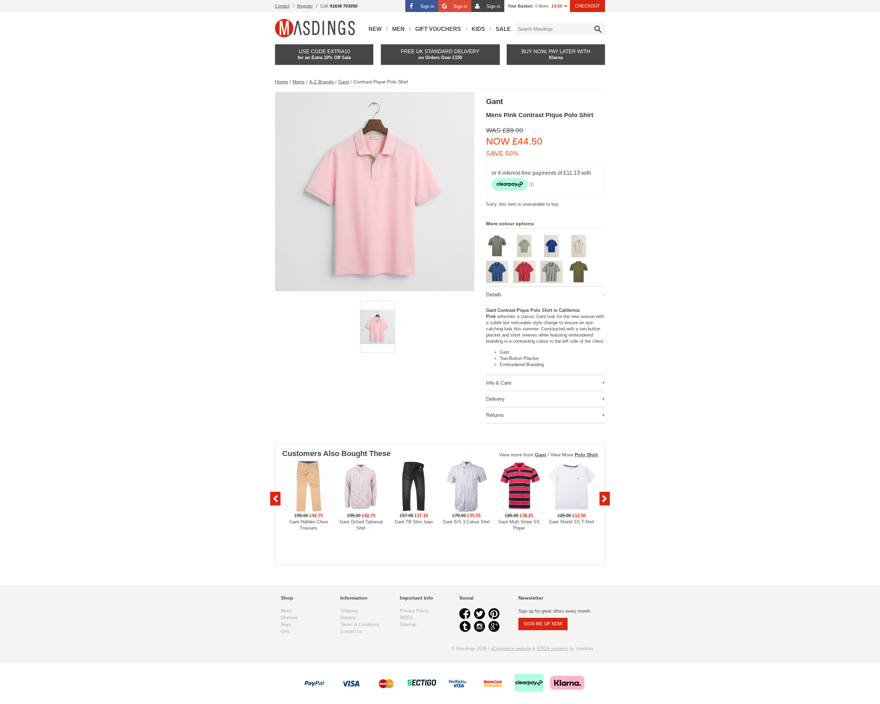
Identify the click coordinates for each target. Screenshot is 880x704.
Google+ (494, 626)
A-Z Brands (321, 81)
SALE (503, 29)
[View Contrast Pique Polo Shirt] (497, 237)
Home (281, 81)
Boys (286, 624)
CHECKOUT (587, 6)
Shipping (349, 610)
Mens (299, 81)
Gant (343, 81)
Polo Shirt (586, 454)
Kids (478, 29)
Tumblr (465, 626)
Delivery (495, 399)
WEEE (406, 617)
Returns (495, 415)
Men (398, 29)
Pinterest (494, 613)
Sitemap (408, 624)
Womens (289, 617)
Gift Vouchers (438, 29)
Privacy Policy (414, 610)
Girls (285, 631)
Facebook (465, 613)
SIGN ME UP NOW (543, 623)
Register (305, 6)
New (375, 29)
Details (494, 294)
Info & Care (499, 383)
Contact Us (351, 631)
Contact (282, 6)
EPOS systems (552, 648)
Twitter (479, 613)
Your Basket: (520, 6)
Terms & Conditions (360, 624)
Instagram (479, 626)
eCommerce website (511, 648)
